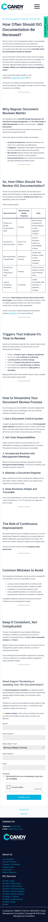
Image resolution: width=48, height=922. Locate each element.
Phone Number (8, 734)
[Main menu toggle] (37, 6)
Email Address (7, 754)
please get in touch (18, 78)
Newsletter (6, 774)
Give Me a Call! (24, 797)
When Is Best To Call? (9, 744)
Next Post (24, 814)
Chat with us (13, 313)
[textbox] (21, 747)
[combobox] (24, 747)
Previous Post (24, 810)
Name (5, 724)
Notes (4, 764)
